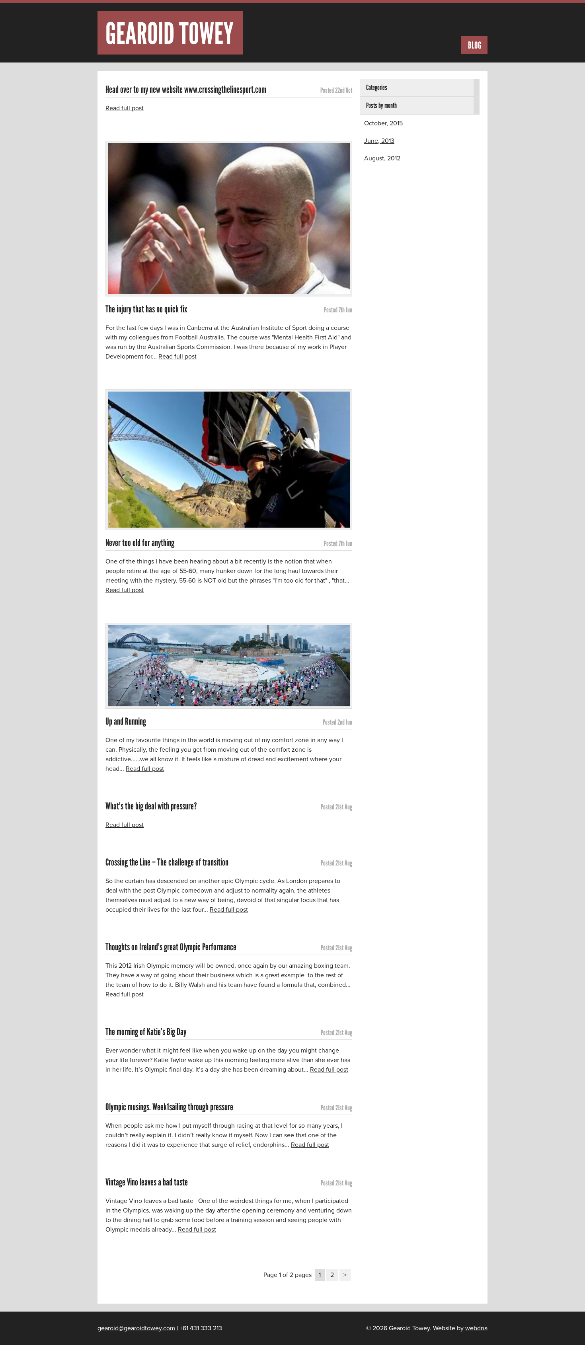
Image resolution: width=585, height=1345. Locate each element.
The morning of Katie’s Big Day (145, 1032)
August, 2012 (382, 158)
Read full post (124, 108)
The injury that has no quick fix (146, 309)
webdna (476, 1328)
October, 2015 (383, 123)
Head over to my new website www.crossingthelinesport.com (185, 89)
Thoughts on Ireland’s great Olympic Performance (170, 947)
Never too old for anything (139, 543)
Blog (475, 45)
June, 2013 (379, 141)
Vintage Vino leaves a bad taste (146, 1182)
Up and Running (125, 721)
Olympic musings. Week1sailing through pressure (169, 1107)
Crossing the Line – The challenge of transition (166, 862)
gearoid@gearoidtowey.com (136, 1328)
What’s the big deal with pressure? (151, 806)
